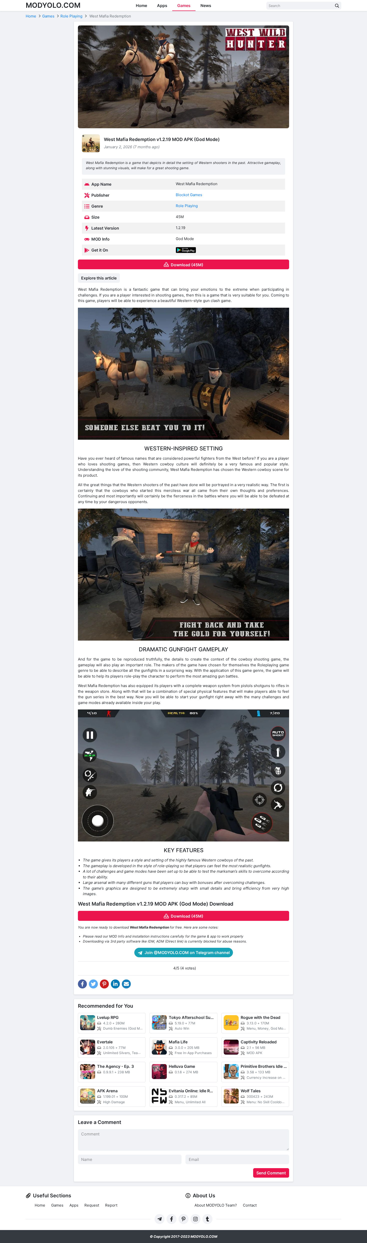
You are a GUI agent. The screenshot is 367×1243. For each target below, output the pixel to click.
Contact (250, 1205)
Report (111, 1205)
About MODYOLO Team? (215, 1205)
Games (183, 5)
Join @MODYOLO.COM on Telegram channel (187, 952)
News (205, 5)
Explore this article (99, 278)
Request (91, 1205)
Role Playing (187, 205)
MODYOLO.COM (53, 5)
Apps (162, 5)
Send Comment (271, 1172)
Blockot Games (189, 194)
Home (141, 5)
